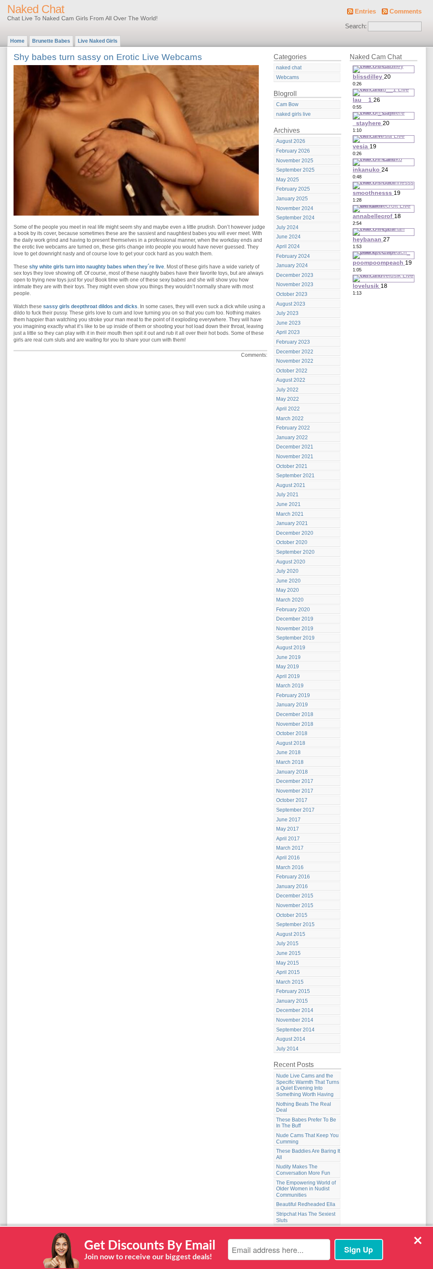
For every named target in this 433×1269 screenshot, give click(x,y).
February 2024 (293, 256)
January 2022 (292, 437)
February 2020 (293, 610)
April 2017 (288, 839)
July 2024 (287, 227)
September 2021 (295, 476)
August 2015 (290, 934)
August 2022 (290, 380)
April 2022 (288, 409)
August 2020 (290, 562)
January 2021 (292, 523)
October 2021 (291, 466)
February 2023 (293, 342)
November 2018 (294, 724)
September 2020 (295, 552)
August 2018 (290, 743)
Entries (365, 11)
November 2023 (294, 284)
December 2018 (294, 714)
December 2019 (294, 619)
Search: (356, 26)
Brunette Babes (51, 41)
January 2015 (292, 1001)
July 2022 (287, 390)
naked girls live (293, 114)
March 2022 (290, 418)
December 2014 (294, 1010)
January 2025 (292, 199)
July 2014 (287, 1049)
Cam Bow (287, 104)
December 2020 (294, 533)
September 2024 (295, 218)
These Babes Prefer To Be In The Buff (306, 1123)
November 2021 (294, 456)
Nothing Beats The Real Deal (303, 1107)
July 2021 (287, 495)
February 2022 (293, 428)
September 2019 (295, 638)
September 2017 (295, 810)
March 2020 (290, 600)
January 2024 (292, 265)
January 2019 (292, 705)
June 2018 (288, 752)
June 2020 (288, 581)
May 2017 (287, 829)
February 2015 (293, 991)
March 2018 (290, 762)
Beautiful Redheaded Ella (305, 1204)
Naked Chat (35, 9)
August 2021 (290, 485)
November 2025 (294, 161)
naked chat (288, 68)
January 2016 (292, 886)
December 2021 (294, 447)
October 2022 (291, 371)
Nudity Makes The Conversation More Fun (303, 1170)
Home (17, 41)
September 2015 (295, 924)
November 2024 (294, 208)
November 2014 (294, 1020)
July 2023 (287, 313)
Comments (405, 11)
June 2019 (288, 657)
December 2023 (294, 275)
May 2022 (287, 399)
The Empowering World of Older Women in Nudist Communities (306, 1189)
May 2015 (287, 963)
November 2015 (294, 905)
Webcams (287, 77)
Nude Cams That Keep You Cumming (307, 1138)
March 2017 (290, 848)
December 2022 (294, 352)
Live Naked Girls (98, 41)
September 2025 (295, 170)
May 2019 (287, 667)
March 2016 (290, 867)
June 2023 (288, 323)
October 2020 (291, 542)
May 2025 (287, 180)
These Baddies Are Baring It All (308, 1154)
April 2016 (288, 858)
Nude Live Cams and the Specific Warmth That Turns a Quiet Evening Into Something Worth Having (307, 1085)
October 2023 (291, 294)
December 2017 (294, 781)
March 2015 (290, 982)
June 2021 (288, 504)
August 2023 (290, 304)
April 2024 (288, 246)
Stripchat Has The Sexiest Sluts (305, 1217)
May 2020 (287, 590)
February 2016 (293, 877)
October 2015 (291, 915)
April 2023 (288, 332)
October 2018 (291, 733)
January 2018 (292, 772)
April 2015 (288, 972)
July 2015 (287, 943)
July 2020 (287, 571)
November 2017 (294, 791)
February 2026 (293, 151)
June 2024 (288, 237)
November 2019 (294, 629)
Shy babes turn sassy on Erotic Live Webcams (108, 57)
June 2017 (288, 820)
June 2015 (288, 953)
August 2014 (290, 1039)
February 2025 (293, 189)
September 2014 (295, 1030)
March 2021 (290, 514)
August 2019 (290, 648)
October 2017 (291, 800)
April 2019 (288, 676)
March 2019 (290, 686)
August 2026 (290, 141)
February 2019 (293, 695)
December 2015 (294, 896)
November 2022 (294, 361)
